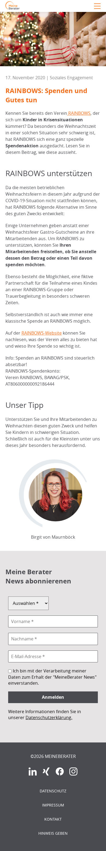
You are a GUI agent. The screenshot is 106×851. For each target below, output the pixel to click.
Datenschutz (53, 790)
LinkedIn (33, 771)
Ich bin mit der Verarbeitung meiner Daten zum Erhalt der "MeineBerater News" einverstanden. (52, 677)
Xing (46, 771)
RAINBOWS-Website (41, 333)
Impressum (53, 805)
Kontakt (53, 819)
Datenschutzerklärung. (49, 717)
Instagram (73, 771)
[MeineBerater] (12, 8)
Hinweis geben (53, 833)
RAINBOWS (79, 113)
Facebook (60, 771)
